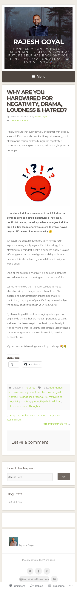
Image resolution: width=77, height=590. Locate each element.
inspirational (36, 396)
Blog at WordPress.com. (35, 579)
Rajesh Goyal (38, 42)
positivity (25, 401)
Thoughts (29, 387)
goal (58, 392)
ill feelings (22, 396)
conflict (41, 392)
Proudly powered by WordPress (38, 560)
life (45, 396)
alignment (30, 392)
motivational (56, 396)
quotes (35, 401)
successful (21, 406)
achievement (16, 392)
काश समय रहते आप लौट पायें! (55, 424)
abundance (55, 387)
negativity (14, 401)
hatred (12, 396)
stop (11, 406)
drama (51, 392)
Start (58, 401)
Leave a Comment (19, 120)
